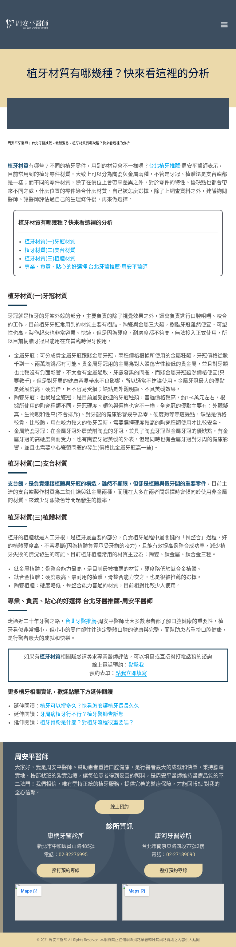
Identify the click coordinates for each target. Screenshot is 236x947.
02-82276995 (73, 854)
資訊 (119, 826)
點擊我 (136, 665)
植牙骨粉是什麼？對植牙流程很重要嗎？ (87, 722)
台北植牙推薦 (164, 166)
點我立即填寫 (131, 673)
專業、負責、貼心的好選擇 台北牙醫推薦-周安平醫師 (86, 267)
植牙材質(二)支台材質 (50, 250)
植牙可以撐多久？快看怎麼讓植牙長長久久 (89, 706)
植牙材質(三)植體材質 (50, 258)
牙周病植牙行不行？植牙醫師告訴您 (82, 714)
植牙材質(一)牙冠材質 (50, 241)
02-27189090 (180, 854)
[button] (224, 24)
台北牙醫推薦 (80, 621)
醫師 (32, 757)
